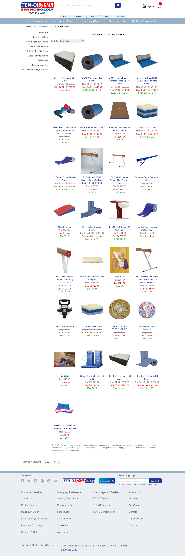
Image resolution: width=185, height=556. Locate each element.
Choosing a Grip (65, 505)
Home (65, 17)
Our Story (134, 498)
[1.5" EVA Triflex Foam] (92, 310)
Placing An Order (30, 512)
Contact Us (27, 498)
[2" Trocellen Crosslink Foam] (92, 210)
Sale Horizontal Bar (39, 65)
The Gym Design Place (88, 21)
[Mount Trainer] (65, 210)
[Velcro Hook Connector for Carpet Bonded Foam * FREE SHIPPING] (65, 111)
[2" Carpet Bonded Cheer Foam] (65, 160)
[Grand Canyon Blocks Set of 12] (92, 359)
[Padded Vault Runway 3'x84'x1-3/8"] (147, 210)
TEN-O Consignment (103, 512)
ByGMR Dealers (101, 505)
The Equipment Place (62, 21)
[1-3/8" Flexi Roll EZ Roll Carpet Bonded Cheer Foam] (120, 61)
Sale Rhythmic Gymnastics (35, 69)
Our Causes (135, 505)
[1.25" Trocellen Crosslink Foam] (147, 359)
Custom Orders (29, 505)
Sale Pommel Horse (38, 55)
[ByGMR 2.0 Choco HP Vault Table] (120, 210)
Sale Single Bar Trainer (37, 41)
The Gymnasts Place (37, 21)
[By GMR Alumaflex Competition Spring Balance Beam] (65, 260)
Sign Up (154, 481)
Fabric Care (63, 512)
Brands (79, 17)
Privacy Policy (136, 518)
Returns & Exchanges (32, 525)
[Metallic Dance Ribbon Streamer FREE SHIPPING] (65, 409)
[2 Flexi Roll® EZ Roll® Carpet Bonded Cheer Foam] (147, 61)
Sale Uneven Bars (39, 37)
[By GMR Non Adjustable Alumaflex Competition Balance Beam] (147, 260)
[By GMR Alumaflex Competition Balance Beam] (120, 160)
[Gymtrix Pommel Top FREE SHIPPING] (120, 310)
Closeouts (120, 17)
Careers (133, 512)
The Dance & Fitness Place (145, 21)
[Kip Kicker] (65, 359)
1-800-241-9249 (69, 549)
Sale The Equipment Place (43, 27)
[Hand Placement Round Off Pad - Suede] (120, 111)
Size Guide (63, 525)
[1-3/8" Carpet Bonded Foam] (92, 61)
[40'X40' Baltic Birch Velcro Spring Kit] (92, 260)
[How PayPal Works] (107, 481)
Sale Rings (43, 60)
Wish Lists (62, 532)
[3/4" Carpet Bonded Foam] (92, 111)
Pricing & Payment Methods (35, 518)
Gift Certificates (65, 518)
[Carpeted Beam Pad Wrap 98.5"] (147, 160)
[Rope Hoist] (120, 260)
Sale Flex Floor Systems (36, 51)
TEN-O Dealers (101, 498)
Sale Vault (43, 32)
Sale (92, 17)
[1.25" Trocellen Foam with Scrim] (120, 359)
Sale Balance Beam (38, 46)
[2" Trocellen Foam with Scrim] (65, 61)
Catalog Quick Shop (67, 498)
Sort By (54, 41)
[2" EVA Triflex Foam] (147, 111)
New (106, 17)
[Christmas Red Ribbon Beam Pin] (147, 310)
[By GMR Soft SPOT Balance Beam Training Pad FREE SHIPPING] (92, 160)
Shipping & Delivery (31, 532)
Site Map (133, 525)
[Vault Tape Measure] (65, 310)
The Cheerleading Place (115, 21)
